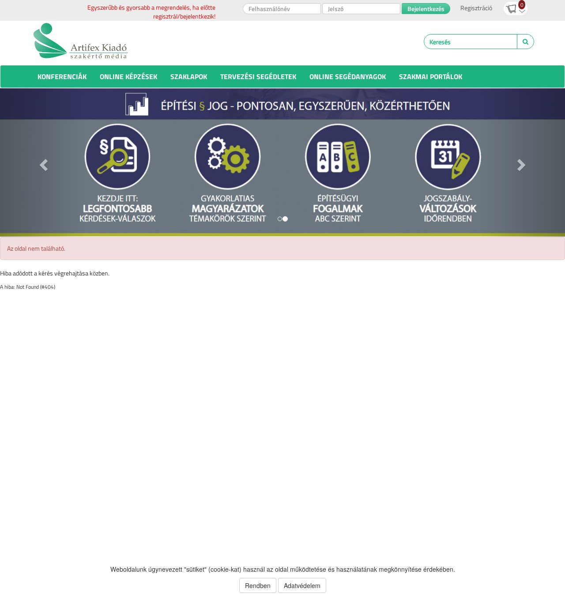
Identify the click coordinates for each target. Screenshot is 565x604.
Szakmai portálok (430, 76)
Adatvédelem (302, 585)
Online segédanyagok (347, 76)
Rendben (258, 585)
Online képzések (128, 76)
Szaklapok (188, 76)
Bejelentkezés (425, 8)
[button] (42, 162)
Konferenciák (62, 76)
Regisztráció (476, 7)
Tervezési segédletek (258, 76)
